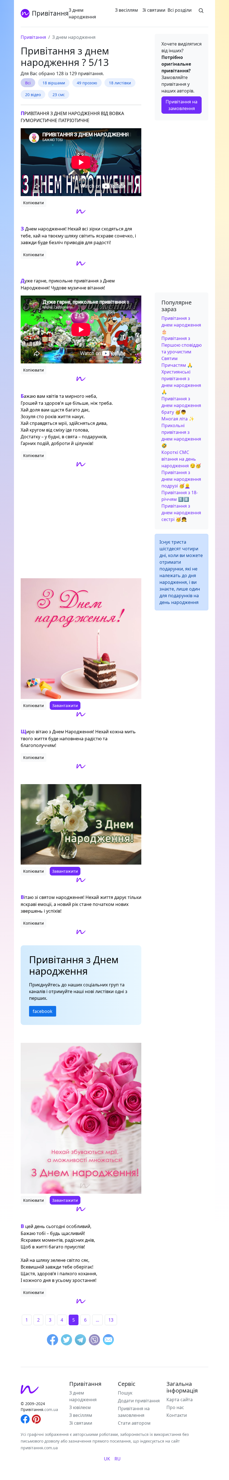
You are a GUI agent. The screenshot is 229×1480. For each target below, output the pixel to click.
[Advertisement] (81, 521)
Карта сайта (179, 1399)
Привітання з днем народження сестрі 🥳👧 (181, 512)
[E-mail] (108, 1340)
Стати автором (134, 1423)
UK (107, 1459)
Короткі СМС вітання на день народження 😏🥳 (181, 459)
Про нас (175, 1407)
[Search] (201, 13)
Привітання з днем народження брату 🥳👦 (181, 405)
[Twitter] (66, 1340)
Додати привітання (139, 1401)
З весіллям (126, 10)
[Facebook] (52, 1340)
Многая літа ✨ (177, 419)
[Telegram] (80, 1340)
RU (118, 1459)
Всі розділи (180, 10)
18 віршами (53, 82)
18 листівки (120, 82)
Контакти (176, 1415)
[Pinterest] (36, 1418)
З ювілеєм (80, 1407)
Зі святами (153, 10)
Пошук (125, 1393)
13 (110, 1320)
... (97, 1320)
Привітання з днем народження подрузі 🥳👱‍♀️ (181, 479)
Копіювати (33, 202)
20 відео (33, 94)
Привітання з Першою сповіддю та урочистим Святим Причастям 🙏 (181, 351)
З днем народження (82, 13)
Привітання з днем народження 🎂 (181, 325)
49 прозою (87, 82)
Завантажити (65, 705)
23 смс (59, 94)
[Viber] (94, 1340)
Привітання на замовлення (181, 105)
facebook (43, 1011)
